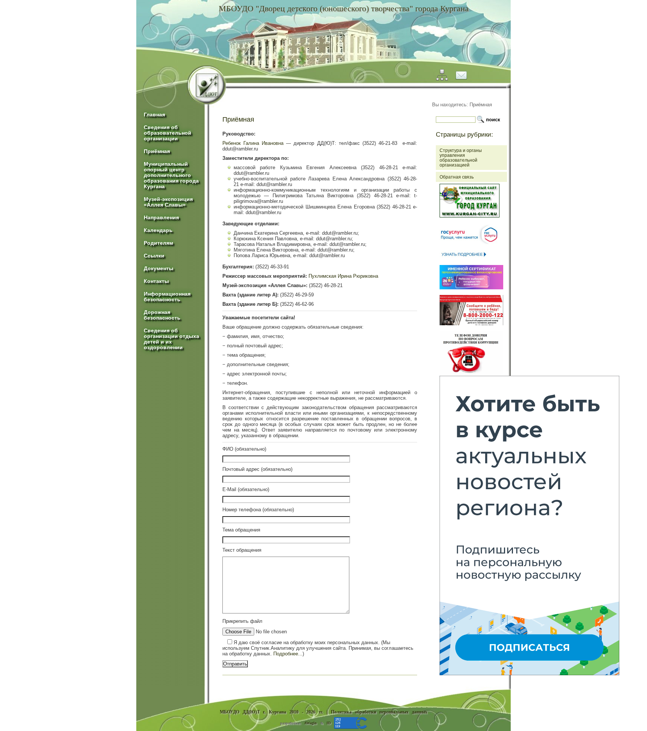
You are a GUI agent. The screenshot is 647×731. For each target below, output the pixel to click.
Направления (161, 217)
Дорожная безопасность (162, 315)
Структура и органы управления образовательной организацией (461, 157)
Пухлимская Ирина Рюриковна (343, 276)
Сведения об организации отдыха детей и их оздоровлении (171, 339)
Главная (154, 115)
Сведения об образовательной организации (167, 133)
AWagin (310, 723)
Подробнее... (288, 654)
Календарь (158, 230)
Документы (158, 268)
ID (328, 723)
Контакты (156, 281)
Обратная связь (457, 176)
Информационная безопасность (167, 296)
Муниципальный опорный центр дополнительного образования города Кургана (171, 175)
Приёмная (157, 151)
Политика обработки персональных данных (379, 712)
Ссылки (154, 256)
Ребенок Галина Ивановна (252, 143)
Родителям (158, 243)
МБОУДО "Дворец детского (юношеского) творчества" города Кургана (344, 8)
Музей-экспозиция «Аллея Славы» (168, 202)
